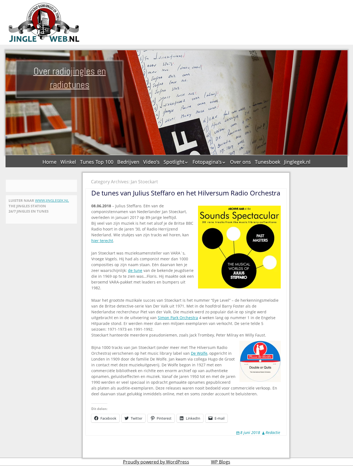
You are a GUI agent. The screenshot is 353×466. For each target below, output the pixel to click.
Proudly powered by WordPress (156, 462)
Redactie (273, 432)
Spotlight (174, 161)
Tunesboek (267, 161)
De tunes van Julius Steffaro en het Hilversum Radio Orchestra (185, 192)
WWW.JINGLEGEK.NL (52, 200)
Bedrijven (128, 161)
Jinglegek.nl (297, 161)
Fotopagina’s (207, 161)
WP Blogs (220, 462)
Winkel (68, 161)
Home (49, 161)
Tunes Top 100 (96, 161)
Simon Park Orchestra (178, 317)
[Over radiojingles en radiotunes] (44, 22)
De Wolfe (199, 353)
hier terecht (102, 240)
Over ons (240, 161)
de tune (135, 270)
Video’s (151, 161)
